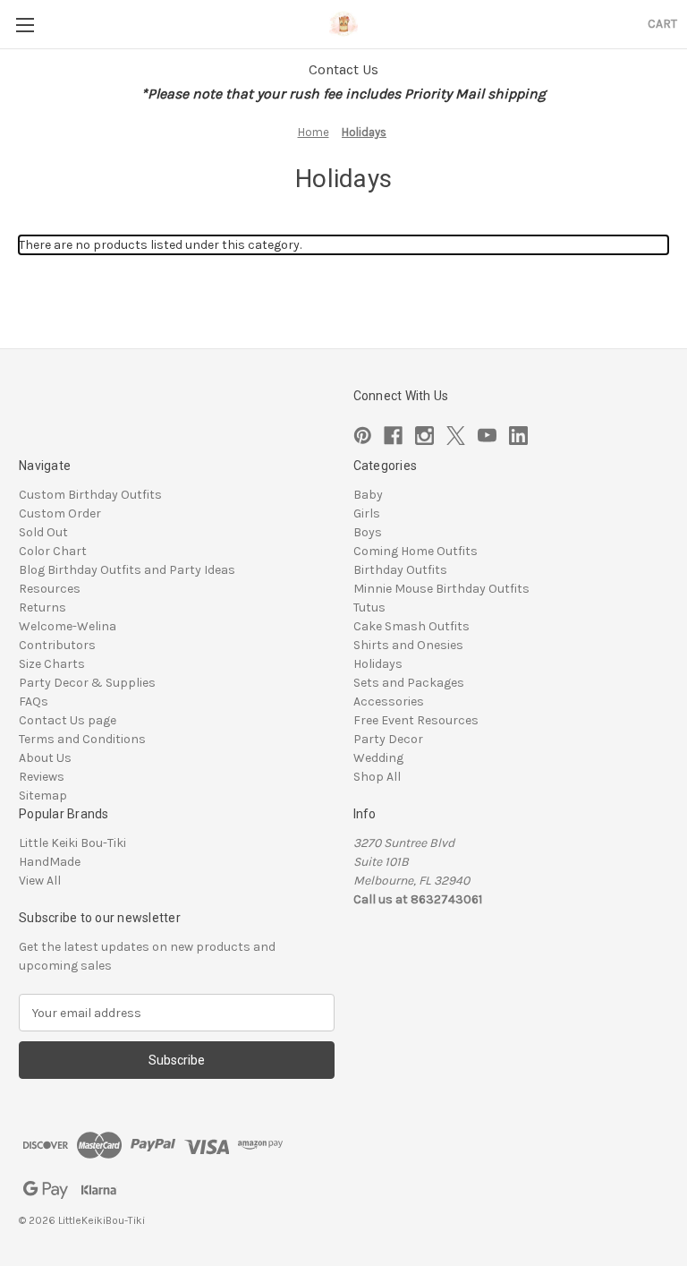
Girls (366, 513)
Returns (42, 607)
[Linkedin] (518, 435)
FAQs (33, 701)
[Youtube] (487, 435)
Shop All (377, 776)
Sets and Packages (408, 682)
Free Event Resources (416, 720)
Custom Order (60, 513)
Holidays (378, 663)
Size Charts (52, 663)
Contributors (57, 645)
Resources (50, 588)
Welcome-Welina (67, 626)
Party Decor (388, 739)
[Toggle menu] (24, 24)
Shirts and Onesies (408, 645)
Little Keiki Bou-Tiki (72, 843)
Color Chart (53, 551)
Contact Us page (67, 720)
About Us (45, 758)
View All (40, 880)
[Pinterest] (362, 435)
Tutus (369, 607)
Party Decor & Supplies (87, 682)
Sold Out (43, 532)
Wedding (378, 758)
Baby (368, 494)
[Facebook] (393, 435)
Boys (367, 532)
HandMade (50, 861)
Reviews (41, 776)
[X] (455, 435)
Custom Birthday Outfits (90, 494)
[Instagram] (424, 435)
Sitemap (43, 795)
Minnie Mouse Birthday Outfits (441, 588)
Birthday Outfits (400, 569)
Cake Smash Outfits (411, 626)
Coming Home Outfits (415, 551)
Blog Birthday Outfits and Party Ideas (127, 569)
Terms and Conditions (82, 739)
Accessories (388, 701)
